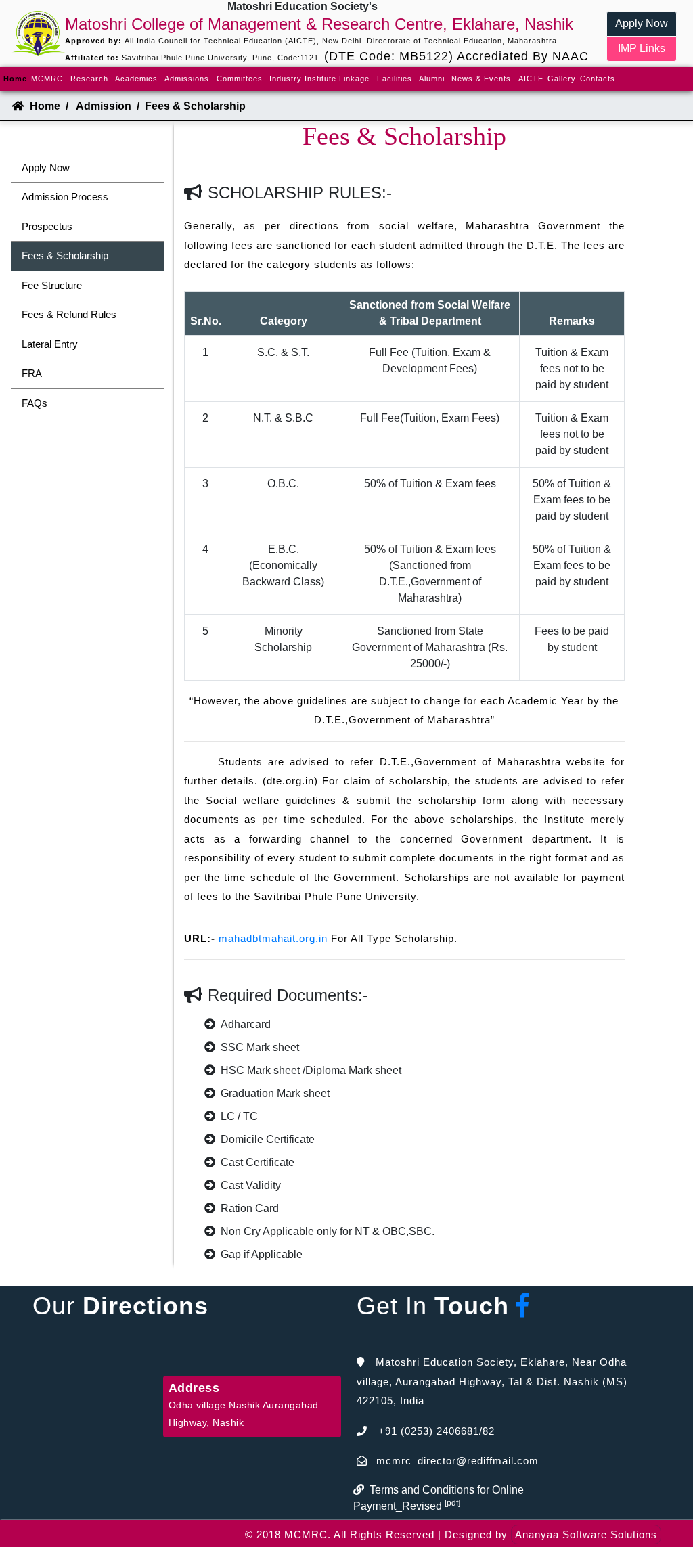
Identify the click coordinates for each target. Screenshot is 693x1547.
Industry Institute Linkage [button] (319, 78)
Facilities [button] (394, 78)
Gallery (561, 78)
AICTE (530, 78)
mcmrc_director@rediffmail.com (457, 1460)
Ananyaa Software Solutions (586, 1534)
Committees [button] (240, 78)
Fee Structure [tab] (52, 285)
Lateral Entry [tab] (50, 344)
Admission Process (65, 196)
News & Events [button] (481, 78)
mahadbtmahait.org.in (273, 938)
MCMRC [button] (47, 78)
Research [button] (89, 78)
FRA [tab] (32, 373)
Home (15, 78)
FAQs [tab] (34, 403)
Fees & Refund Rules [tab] (69, 314)
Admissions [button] (186, 78)
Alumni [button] (432, 78)
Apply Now (641, 23)
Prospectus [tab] (47, 226)
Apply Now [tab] (46, 167)
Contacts (597, 78)
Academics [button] (136, 78)
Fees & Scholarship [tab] (65, 255)
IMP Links (641, 48)
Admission (103, 106)
